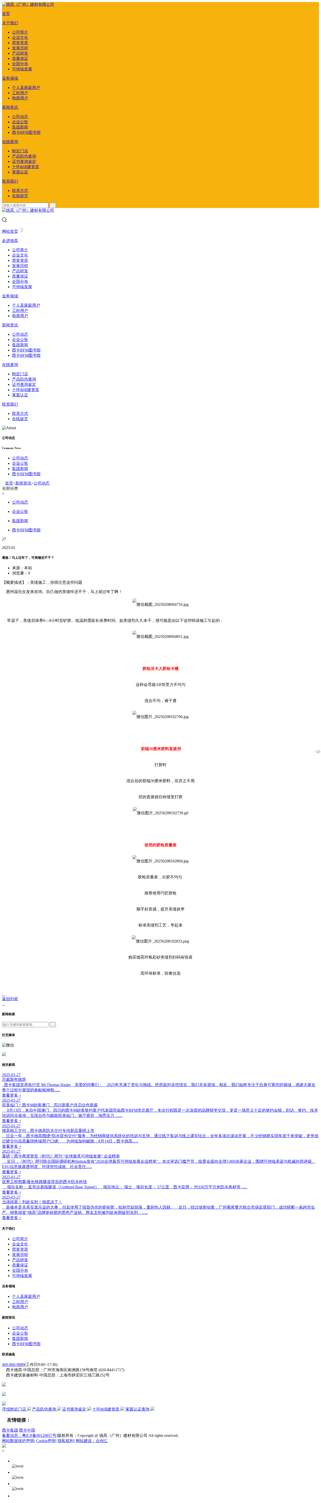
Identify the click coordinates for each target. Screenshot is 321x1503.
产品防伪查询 (24, 156)
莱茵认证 (20, 172)
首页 (6, 14)
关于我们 (10, 23)
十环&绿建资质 (25, 167)
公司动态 (20, 116)
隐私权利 (66, 1441)
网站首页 (10, 231)
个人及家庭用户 (26, 87)
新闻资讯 (10, 107)
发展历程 (20, 48)
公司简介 (20, 32)
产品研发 (20, 53)
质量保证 (20, 58)
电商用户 (20, 98)
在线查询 (10, 142)
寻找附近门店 (14, 1409)
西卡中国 (27, 1430)
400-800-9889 (13, 1364)
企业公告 (20, 122)
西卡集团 (10, 1430)
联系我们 (10, 181)
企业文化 (20, 37)
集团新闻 (20, 127)
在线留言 (20, 196)
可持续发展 (22, 69)
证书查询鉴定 (24, 161)
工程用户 (20, 93)
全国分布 (20, 64)
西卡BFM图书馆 (26, 132)
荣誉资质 (20, 43)
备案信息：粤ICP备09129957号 (29, 1435)
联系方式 (20, 190)
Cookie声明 (46, 1441)
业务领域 (10, 78)
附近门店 (20, 151)
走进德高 (10, 241)
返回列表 (10, 999)
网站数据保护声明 (18, 1441)
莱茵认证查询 (137, 1409)
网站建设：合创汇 (92, 1441)
